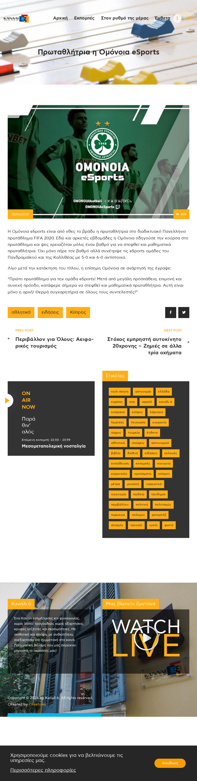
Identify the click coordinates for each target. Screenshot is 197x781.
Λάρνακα (156, 412)
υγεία (153, 525)
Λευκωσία (138, 422)
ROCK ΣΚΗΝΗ (119, 391)
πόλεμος (138, 514)
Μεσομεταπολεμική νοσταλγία (54, 446)
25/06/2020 (20, 214)
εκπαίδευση (120, 463)
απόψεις (138, 442)
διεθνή (132, 453)
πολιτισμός (163, 504)
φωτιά (168, 525)
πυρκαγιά (118, 514)
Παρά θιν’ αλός (28, 425)
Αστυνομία (143, 391)
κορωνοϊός (119, 473)
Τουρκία (134, 432)
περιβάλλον (120, 504)
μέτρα (115, 484)
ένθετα (152, 432)
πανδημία (158, 494)
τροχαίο (136, 525)
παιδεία (138, 494)
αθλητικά (21, 312)
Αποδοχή (170, 763)
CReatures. (38, 704)
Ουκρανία (159, 422)
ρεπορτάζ (159, 514)
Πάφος (116, 432)
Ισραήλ (147, 401)
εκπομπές (143, 463)
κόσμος (164, 473)
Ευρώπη (116, 401)
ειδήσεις (50, 312)
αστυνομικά (160, 442)
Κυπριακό (118, 412)
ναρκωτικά (154, 484)
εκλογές (170, 453)
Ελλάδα (164, 391)
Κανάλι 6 (165, 401)
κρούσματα (142, 473)
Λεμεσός (117, 422)
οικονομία (118, 494)
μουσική (133, 484)
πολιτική (142, 504)
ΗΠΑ (132, 401)
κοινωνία (164, 463)
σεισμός (117, 525)
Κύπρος (78, 312)
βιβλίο (116, 453)
